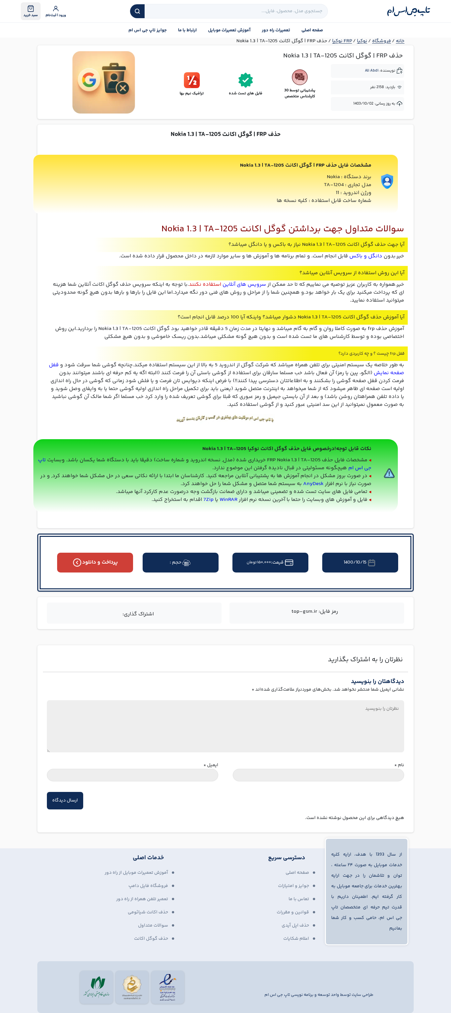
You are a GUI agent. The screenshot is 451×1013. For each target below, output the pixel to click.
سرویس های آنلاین (244, 284)
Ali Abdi (371, 71)
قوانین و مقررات (293, 912)
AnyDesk (313, 484)
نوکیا (362, 41)
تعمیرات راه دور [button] (276, 30)
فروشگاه (381, 41)
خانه (400, 41)
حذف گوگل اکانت (151, 938)
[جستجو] (137, 11)
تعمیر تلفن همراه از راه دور (142, 899)
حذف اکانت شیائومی (148, 912)
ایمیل (210, 765)
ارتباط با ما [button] (187, 30)
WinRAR (228, 500)
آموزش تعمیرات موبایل (229, 30)
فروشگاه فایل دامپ (148, 886)
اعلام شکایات (296, 938)
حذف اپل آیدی (295, 925)
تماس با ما (299, 899)
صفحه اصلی (312, 30)
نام (399, 765)
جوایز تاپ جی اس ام (147, 30)
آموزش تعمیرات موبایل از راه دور (136, 872)
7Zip (208, 500)
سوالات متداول (153, 925)
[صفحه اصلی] (408, 11)
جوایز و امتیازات (293, 886)
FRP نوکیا (342, 41)
